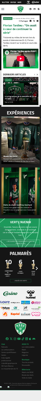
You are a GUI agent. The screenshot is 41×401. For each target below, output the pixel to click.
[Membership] (34, 9)
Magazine (25, 352)
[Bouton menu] (2, 9)
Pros (14, 18)
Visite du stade (27, 378)
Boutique (13, 2)
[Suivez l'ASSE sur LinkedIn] (26, 339)
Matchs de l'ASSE (27, 372)
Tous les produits (27, 362)
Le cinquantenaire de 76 (9, 368)
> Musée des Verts (20, 281)
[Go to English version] (38, 9)
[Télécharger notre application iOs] (30, 339)
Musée (19, 2)
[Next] (37, 74)
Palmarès (4, 347)
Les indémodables (28, 347)
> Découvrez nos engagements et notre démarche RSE (20, 242)
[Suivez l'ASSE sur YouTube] (18, 339)
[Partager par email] (37, 20)
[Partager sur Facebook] (30, 20)
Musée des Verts (27, 375)
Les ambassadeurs (7, 349)
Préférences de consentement (24, 385)
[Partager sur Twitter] (34, 20)
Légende (25, 355)
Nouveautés (26, 365)
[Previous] (34, 74)
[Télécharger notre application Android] (33, 339)
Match (24, 349)
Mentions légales (26, 383)
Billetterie (5, 2)
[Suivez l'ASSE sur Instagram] (15, 339)
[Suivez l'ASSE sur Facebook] (7, 339)
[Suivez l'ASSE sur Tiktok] (23, 339)
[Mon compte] (30, 9)
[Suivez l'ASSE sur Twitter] (11, 339)
